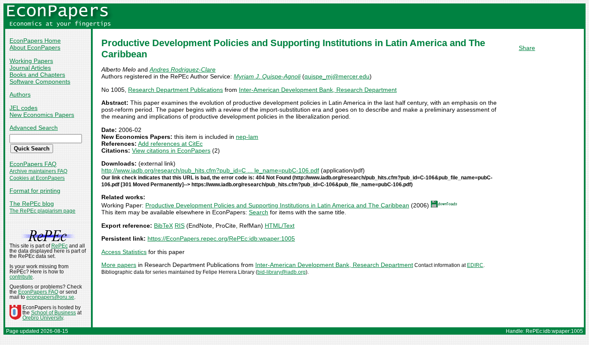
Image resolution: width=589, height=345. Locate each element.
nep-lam (247, 136)
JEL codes (23, 107)
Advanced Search (33, 127)
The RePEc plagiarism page (42, 210)
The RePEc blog (31, 203)
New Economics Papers (41, 114)
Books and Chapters (37, 74)
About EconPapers (34, 47)
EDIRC (475, 265)
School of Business (53, 312)
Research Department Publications (175, 89)
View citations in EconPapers (171, 150)
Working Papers (31, 60)
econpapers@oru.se (50, 297)
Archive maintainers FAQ (38, 171)
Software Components (39, 81)
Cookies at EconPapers (37, 178)
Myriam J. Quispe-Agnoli (267, 76)
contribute (21, 276)
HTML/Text (279, 225)
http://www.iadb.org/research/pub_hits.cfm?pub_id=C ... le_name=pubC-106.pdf (210, 170)
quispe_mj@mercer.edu (337, 76)
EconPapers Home (35, 40)
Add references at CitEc (170, 143)
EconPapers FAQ (32, 163)
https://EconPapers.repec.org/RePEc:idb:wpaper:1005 (221, 238)
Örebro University (42, 317)
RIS (180, 225)
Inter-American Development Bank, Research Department (318, 89)
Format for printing (34, 190)
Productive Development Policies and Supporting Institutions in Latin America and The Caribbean (277, 205)
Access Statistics (124, 251)
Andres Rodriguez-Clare (183, 69)
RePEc (59, 245)
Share (527, 47)
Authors (20, 94)
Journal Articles (30, 67)
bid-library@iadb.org (281, 272)
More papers (118, 264)
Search (258, 212)
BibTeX (163, 225)
